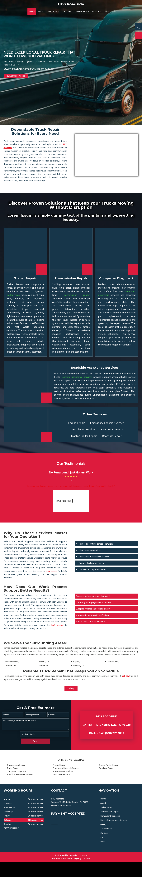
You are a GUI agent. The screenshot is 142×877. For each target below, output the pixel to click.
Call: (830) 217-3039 (16, 76)
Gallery (67, 11)
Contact (96, 11)
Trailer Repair (106, 807)
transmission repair (77, 294)
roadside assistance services (76, 376)
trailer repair (13, 294)
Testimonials (81, 11)
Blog (114, 11)
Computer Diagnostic (110, 816)
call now (126, 676)
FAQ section (57, 625)
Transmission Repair (109, 811)
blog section (51, 571)
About (41, 11)
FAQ (107, 11)
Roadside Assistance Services (113, 820)
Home (32, 11)
